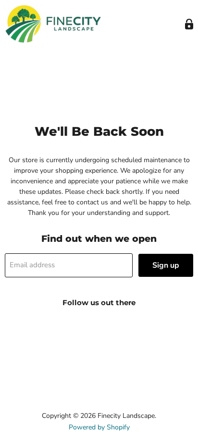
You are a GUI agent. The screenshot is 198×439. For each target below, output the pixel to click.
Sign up (165, 265)
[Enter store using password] (189, 24)
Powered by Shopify (99, 427)
